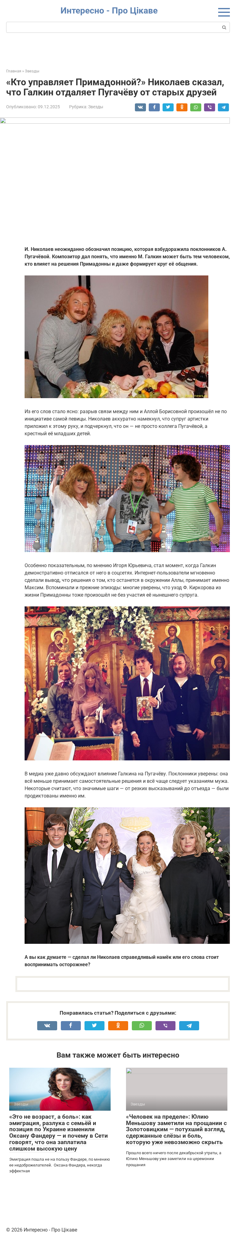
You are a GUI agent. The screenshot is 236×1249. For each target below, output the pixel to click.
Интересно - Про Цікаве (109, 11)
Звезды (95, 106)
